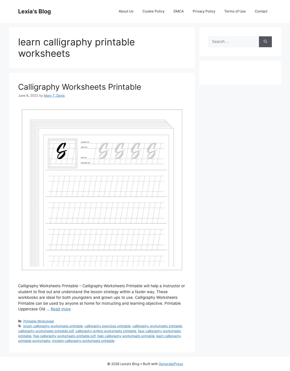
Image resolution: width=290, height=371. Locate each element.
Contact (261, 11)
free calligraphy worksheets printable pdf (64, 336)
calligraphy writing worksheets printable (105, 331)
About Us (126, 11)
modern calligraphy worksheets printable (83, 341)
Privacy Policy (204, 11)
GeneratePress (171, 364)
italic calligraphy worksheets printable (126, 336)
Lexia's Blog (34, 11)
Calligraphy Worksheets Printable (79, 87)
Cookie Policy (153, 11)
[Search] (265, 41)
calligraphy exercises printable (107, 326)
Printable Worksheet (38, 321)
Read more (61, 309)
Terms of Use (235, 11)
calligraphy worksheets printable (157, 326)
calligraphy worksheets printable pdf (46, 331)
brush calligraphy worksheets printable (53, 326)
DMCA (179, 11)
